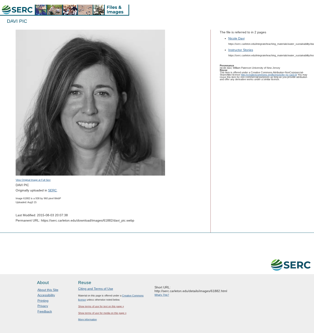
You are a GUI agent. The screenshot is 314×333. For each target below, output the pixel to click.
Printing (43, 300)
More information (87, 319)
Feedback (44, 311)
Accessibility (46, 295)
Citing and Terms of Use (95, 288)
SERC (52, 190)
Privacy (42, 306)
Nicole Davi (236, 38)
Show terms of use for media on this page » (102, 313)
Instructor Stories (240, 50)
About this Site (47, 290)
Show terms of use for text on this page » (101, 306)
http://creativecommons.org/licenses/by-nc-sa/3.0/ (269, 74)
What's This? (161, 294)
